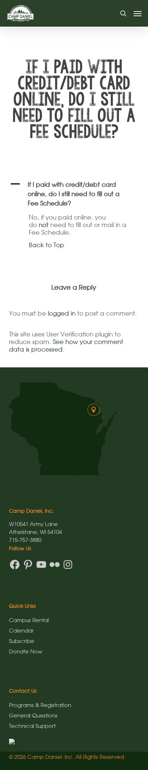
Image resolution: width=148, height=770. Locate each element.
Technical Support (32, 726)
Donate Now (25, 651)
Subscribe (21, 641)
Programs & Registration (40, 705)
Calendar (21, 630)
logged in (61, 313)
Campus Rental (29, 620)
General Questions (33, 715)
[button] (138, 13)
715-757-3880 (25, 539)
